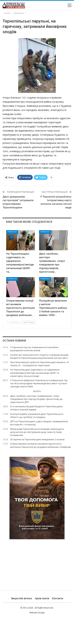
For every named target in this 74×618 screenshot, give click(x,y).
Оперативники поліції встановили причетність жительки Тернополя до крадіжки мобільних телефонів (40, 445)
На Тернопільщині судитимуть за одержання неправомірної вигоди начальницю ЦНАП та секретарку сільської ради (34, 372)
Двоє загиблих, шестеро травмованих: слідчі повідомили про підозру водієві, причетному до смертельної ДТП (36, 399)
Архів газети (42, 598)
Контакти (57, 598)
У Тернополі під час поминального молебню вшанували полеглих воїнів (34, 349)
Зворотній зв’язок (21, 598)
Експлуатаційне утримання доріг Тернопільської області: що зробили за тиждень (36, 415)
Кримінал (12, 232)
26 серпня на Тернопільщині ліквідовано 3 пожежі (37, 439)
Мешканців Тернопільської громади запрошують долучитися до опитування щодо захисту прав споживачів (37, 432)
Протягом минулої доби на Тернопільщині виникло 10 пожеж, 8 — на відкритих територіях (39, 364)
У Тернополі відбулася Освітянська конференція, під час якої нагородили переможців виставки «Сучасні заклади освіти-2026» (38, 383)
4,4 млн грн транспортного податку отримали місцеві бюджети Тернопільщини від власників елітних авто (39, 356)
